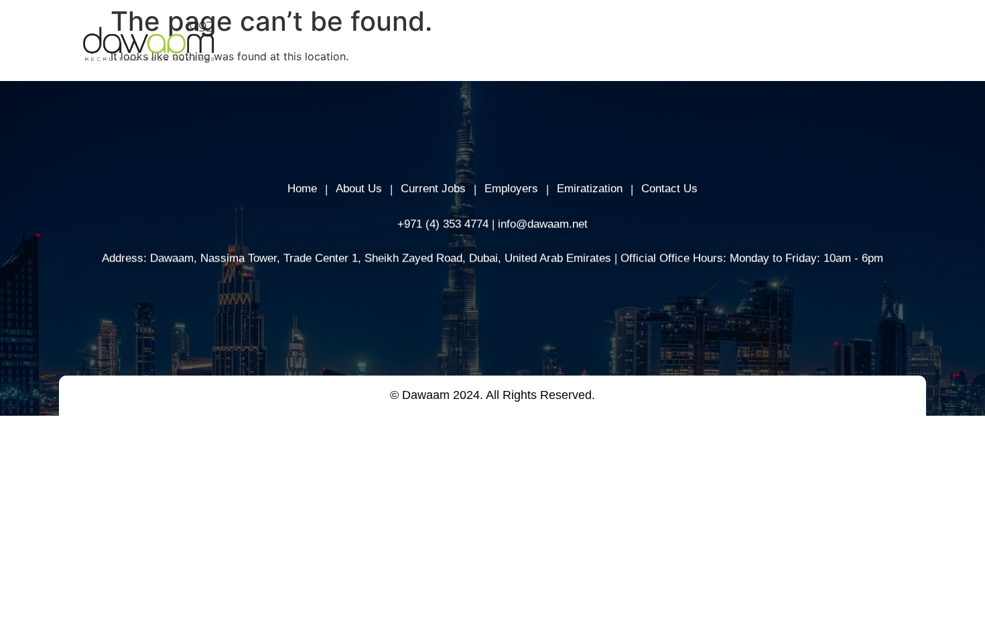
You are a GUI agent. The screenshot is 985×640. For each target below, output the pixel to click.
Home (418, 43)
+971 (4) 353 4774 (442, 223)
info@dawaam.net (543, 223)
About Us (482, 43)
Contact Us (669, 188)
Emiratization (589, 188)
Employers (556, 43)
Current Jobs (433, 188)
